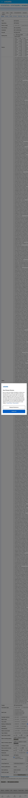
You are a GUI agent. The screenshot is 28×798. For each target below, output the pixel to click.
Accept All (14, 411)
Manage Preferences (14, 407)
